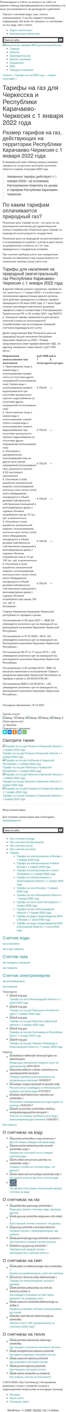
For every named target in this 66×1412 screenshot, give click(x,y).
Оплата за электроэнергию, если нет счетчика (36, 1273)
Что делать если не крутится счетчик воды (34, 1177)
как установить (11, 943)
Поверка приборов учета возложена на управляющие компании (32, 1078)
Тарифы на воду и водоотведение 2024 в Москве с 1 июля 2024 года (39, 917)
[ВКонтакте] (10, 732)
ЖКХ (12, 66)
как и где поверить (13, 948)
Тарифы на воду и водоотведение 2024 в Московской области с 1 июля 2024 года (39, 926)
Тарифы (14, 852)
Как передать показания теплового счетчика (35, 1347)
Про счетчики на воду (22, 838)
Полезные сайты (19, 1401)
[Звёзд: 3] (33, 717)
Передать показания (21, 69)
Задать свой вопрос (21, 30)
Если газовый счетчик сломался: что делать (35, 1223)
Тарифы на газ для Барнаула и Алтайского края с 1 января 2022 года (34, 1011)
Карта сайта (17, 1398)
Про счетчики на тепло (23, 849)
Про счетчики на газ (21, 845)
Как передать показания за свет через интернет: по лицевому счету (32, 1296)
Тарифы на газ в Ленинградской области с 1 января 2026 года (35, 910)
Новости (14, 52)
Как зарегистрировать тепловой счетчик (32, 1354)
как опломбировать (14, 981)
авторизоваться (12, 820)
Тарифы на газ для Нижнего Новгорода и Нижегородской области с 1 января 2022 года (36, 1044)
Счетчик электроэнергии (26, 975)
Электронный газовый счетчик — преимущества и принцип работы (29, 1250)
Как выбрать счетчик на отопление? (30, 1377)
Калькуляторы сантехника (25, 33)
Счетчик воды (16, 937)
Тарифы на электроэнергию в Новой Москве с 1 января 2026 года (38, 864)
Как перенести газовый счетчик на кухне (33, 1241)
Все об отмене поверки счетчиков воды (32, 1142)
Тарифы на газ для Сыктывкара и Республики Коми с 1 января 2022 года (36, 1033)
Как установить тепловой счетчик (29, 1362)
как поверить (10, 967)
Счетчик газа (15, 956)
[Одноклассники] (14, 732)
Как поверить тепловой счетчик (28, 1369)
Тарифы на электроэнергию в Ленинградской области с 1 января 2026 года (40, 880)
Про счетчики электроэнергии (27, 842)
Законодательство (20, 55)
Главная (14, 48)
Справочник (16, 62)
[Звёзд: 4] (45, 717)
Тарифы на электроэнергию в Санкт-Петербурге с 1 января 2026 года (38, 871)
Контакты (15, 1394)
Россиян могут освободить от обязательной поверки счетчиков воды (35, 1089)
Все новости (10, 1124)
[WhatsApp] (24, 732)
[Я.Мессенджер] (5, 732)
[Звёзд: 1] (9, 717)
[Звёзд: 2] (21, 717)
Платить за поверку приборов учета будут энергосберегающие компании (34, 1117)
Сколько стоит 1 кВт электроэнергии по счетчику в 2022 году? (32, 1324)
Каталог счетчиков (20, 59)
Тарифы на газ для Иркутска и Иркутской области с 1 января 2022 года (33, 1022)
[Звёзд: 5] (57, 717)
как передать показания (16, 962)
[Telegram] (19, 732)
